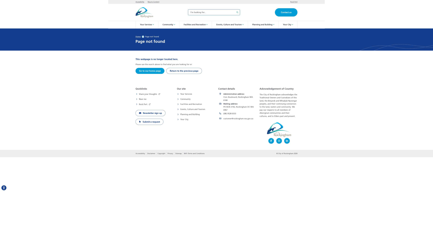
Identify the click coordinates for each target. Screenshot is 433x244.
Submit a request (151, 122)
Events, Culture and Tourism (192, 109)
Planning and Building (190, 114)
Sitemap (178, 153)
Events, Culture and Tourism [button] (229, 24)
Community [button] (167, 24)
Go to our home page (150, 71)
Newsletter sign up (152, 113)
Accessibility (140, 153)
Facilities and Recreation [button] (195, 24)
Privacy (170, 154)
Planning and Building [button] (262, 24)
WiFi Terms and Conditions (194, 153)
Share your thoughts (148, 94)
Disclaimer (151, 153)
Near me (142, 99)
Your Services (186, 94)
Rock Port (143, 104)
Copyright (161, 153)
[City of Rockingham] (144, 12)
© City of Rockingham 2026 (286, 153)
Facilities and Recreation (191, 104)
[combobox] (214, 12)
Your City (184, 119)
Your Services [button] (146, 24)
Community (185, 99)
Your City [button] (287, 24)
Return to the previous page (184, 71)
